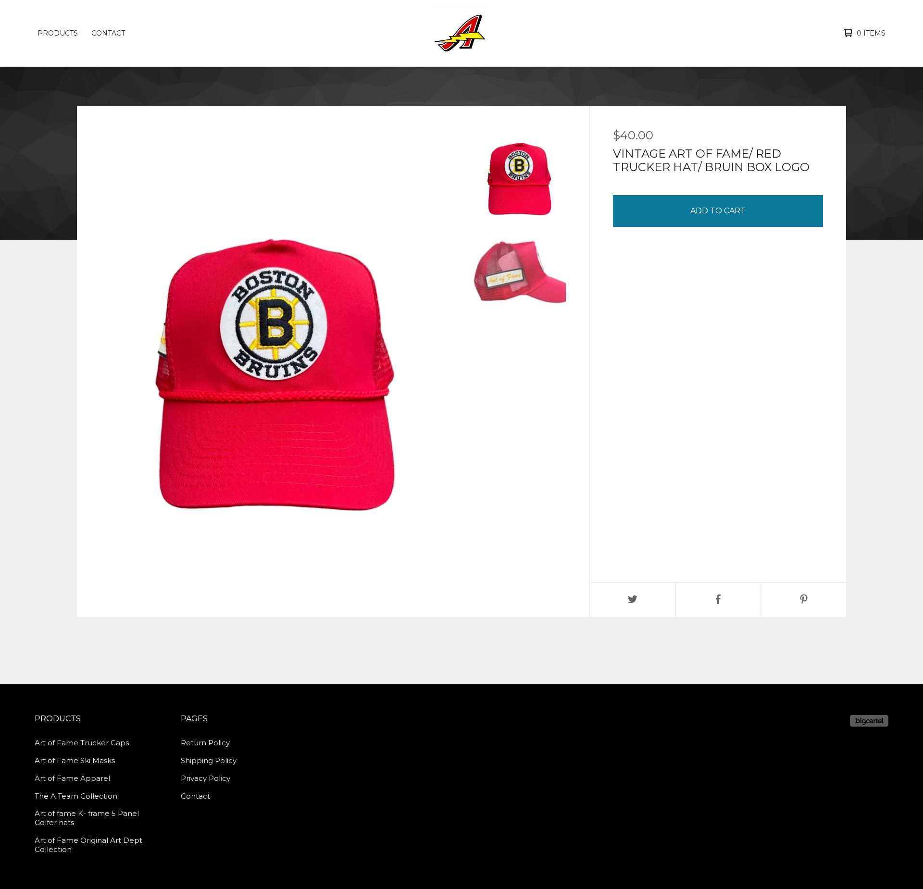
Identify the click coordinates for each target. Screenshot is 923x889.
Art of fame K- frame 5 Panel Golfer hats (87, 818)
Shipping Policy (209, 760)
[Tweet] (632, 600)
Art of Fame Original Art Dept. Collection (89, 845)
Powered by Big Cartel (869, 721)
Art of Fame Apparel (72, 778)
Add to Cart (718, 210)
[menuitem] (58, 33)
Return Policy (205, 742)
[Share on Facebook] (718, 600)
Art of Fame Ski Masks (75, 760)
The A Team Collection (76, 796)
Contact (108, 33)
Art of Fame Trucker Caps (82, 742)
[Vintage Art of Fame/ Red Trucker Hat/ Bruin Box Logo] (519, 175)
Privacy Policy (205, 778)
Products (57, 33)
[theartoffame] (460, 33)
